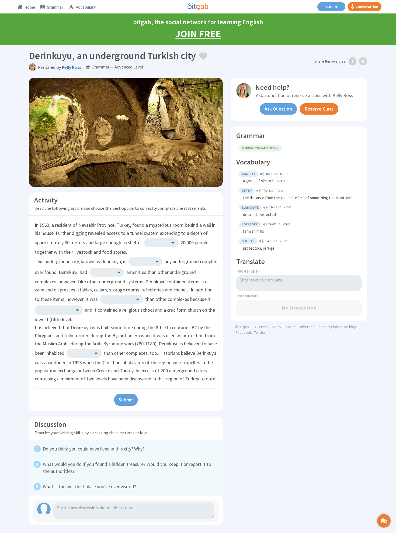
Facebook (244, 332)
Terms (262, 326)
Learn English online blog (336, 326)
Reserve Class (319, 109)
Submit (126, 400)
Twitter (260, 332)
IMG (281, 174)
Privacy (275, 326)
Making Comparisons (258, 148)
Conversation (367, 6)
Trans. (270, 174)
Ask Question (278, 109)
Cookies (290, 326)
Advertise (307, 326)
